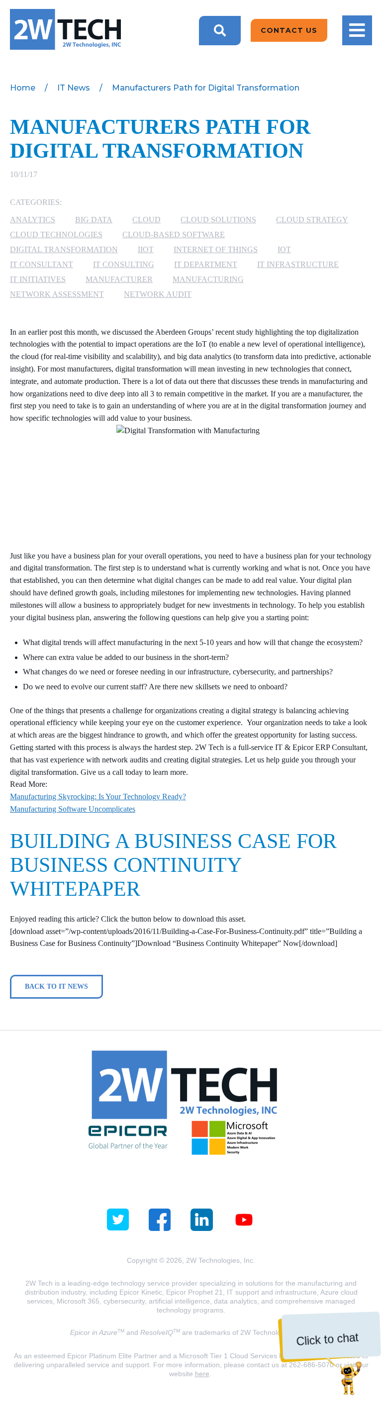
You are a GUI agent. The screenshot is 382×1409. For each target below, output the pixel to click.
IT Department (205, 264)
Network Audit (157, 294)
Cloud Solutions (218, 219)
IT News (73, 88)
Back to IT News (56, 986)
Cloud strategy (312, 219)
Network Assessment (57, 294)
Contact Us (289, 30)
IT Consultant (41, 264)
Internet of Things (216, 249)
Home (22, 88)
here (202, 1374)
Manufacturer (119, 279)
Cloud (146, 219)
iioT (146, 249)
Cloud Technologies (56, 234)
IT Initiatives (38, 279)
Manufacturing (208, 279)
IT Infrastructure (298, 264)
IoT (284, 249)
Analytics (32, 219)
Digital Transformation (64, 249)
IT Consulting (123, 264)
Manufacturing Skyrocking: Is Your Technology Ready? (98, 796)
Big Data (93, 219)
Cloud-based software (173, 234)
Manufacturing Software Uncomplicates (72, 809)
